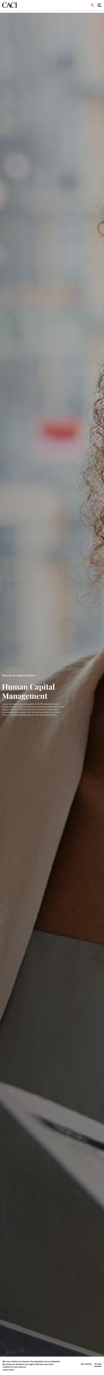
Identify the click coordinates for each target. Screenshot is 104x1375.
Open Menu (100, 5)
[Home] (9, 4)
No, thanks (86, 1364)
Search (92, 5)
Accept (97, 1364)
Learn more (8, 1369)
